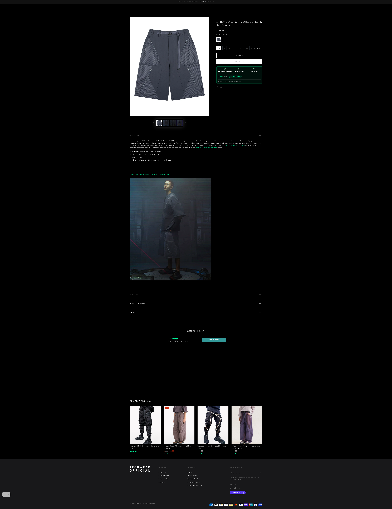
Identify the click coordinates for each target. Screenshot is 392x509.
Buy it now (239, 62)
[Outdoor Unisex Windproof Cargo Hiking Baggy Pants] (179, 425)
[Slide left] (153, 123)
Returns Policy (164, 479)
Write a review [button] (214, 340)
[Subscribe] (261, 473)
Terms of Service (193, 479)
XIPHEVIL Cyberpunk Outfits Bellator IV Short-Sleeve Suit (150, 175)
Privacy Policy (192, 476)
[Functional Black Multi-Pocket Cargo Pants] (145, 425)
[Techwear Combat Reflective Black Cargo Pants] (213, 425)
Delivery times (238, 81)
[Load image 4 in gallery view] (180, 123)
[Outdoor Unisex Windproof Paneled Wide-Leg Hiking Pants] (247, 425)
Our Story (191, 472)
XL (241, 48)
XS (219, 48)
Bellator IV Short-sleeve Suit (234, 145)
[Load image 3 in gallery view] (173, 123)
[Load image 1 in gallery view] (159, 123)
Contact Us (162, 472)
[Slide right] (185, 123)
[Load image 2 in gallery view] (166, 123)
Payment (162, 482)
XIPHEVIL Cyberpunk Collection (206, 148)
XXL (248, 48)
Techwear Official (139, 503)
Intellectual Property (195, 486)
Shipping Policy (164, 476)
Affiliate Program (194, 482)
